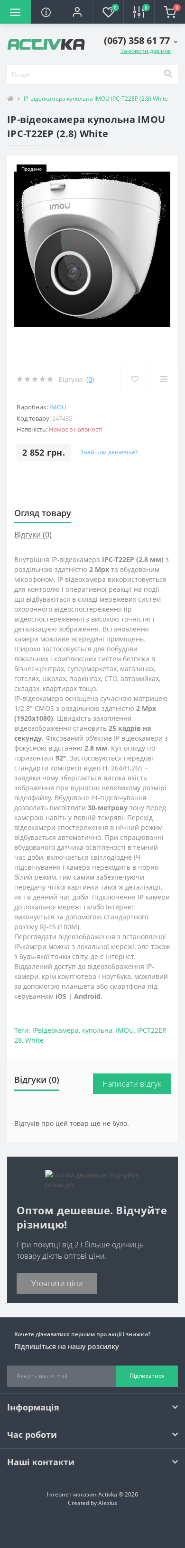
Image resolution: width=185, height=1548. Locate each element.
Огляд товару (42, 513)
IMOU (57, 407)
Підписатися (147, 1376)
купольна (97, 1030)
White (34, 1040)
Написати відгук (132, 1084)
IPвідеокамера (55, 1030)
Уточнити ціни (57, 1283)
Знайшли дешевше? (109, 452)
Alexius (107, 1503)
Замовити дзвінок (145, 51)
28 (18, 1040)
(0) (90, 379)
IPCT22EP (151, 1030)
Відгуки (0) (33, 534)
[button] (77, 12)
